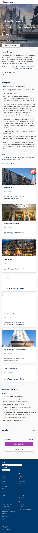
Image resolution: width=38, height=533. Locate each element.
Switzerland (22, 481)
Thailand (4, 476)
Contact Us (22, 507)
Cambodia (4, 481)
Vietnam (4, 479)
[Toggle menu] (34, 2)
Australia (21, 498)
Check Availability (10, 45)
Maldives (4, 486)
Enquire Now (19, 449)
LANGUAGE (5, 467)
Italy (20, 479)
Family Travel (5, 509)
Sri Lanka (4, 491)
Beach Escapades (6, 504)
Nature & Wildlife (6, 516)
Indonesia (4, 484)
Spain (20, 484)
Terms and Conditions (25, 509)
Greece (21, 476)
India (3, 498)
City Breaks (5, 519)
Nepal (3, 489)
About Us (21, 504)
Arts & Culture (5, 507)
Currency (4, 462)
